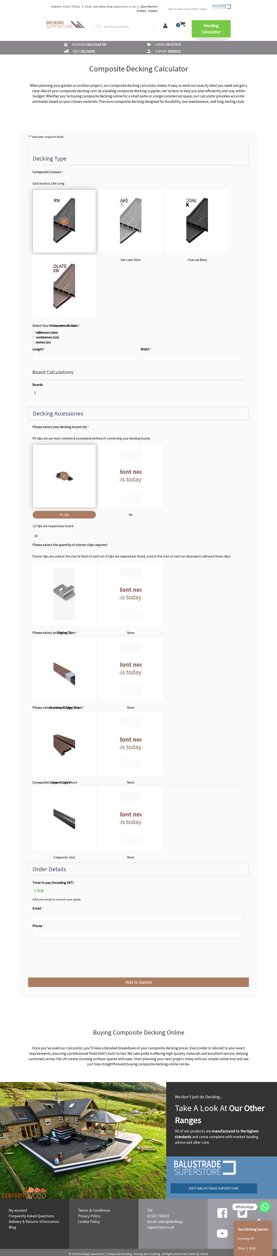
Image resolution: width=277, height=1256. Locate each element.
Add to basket (138, 982)
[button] (211, 29)
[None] (130, 594)
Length (38, 349)
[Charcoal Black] (197, 221)
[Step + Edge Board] (64, 744)
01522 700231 (158, 1215)
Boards (37, 384)
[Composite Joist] (64, 818)
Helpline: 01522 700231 (65, 6)
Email (37, 908)
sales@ (163, 1221)
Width (146, 349)
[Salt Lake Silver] (130, 221)
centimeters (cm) (47, 337)
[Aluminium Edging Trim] (64, 669)
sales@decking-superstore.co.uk (114, 6)
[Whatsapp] (265, 1207)
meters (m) (43, 342)
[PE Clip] (64, 476)
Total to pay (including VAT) (53, 882)
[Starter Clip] (64, 594)
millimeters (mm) (47, 332)
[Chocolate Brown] (64, 287)
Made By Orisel (198, 1254)
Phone (38, 926)
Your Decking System (253, 1229)
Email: (89, 6)
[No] (130, 476)
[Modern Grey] (64, 221)
